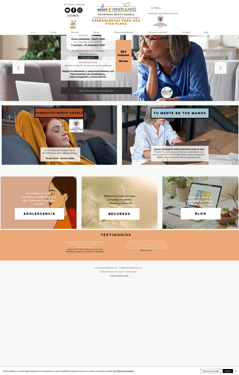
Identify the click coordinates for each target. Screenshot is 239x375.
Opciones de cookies (211, 371)
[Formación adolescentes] (118, 94)
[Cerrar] (236, 371)
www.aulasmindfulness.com (106, 268)
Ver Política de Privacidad (123, 371)
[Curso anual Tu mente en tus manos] (120, 94)
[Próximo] (221, 68)
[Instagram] (80, 10)
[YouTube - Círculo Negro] (67, 10)
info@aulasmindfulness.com (130, 268)
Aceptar (228, 371)
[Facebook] (73, 10)
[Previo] (18, 68)
